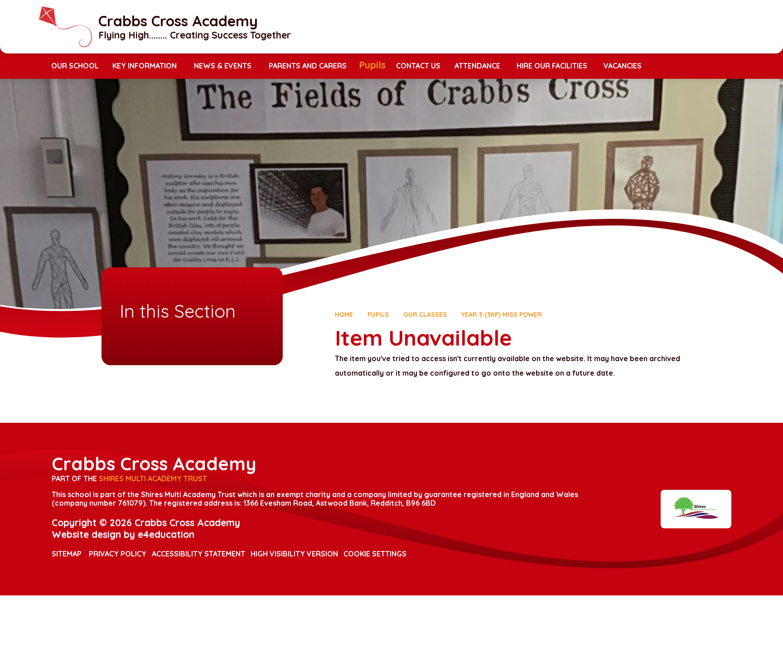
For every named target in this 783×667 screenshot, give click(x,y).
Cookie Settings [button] (374, 553)
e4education (166, 534)
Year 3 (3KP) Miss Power (501, 314)
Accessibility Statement (198, 553)
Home (344, 314)
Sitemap (67, 553)
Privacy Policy (117, 553)
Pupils (378, 314)
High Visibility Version (294, 553)
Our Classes (425, 314)
